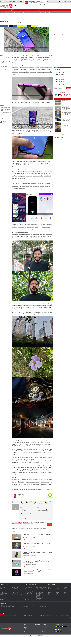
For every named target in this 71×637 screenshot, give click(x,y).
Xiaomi (65, 593)
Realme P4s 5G (27, 586)
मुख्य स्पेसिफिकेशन (15, 505)
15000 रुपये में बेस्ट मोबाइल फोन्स (59, 76)
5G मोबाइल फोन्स (57, 69)
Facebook (36, 630)
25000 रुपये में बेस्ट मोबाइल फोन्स (59, 79)
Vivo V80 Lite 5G (28, 592)
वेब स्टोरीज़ (49, 12)
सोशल (40, 12)
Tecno (65, 592)
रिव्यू (23, 173)
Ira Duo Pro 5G (27, 599)
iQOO (49, 594)
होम (1, 10)
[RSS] (70, 1)
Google (49, 588)
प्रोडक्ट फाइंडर (43, 10)
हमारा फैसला (2, 115)
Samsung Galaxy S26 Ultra (4, 586)
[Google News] (69, 95)
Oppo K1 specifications (43, 528)
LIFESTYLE (21, 1)
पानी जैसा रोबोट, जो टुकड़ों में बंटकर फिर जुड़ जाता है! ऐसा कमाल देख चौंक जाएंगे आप (46, 616)
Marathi (47, 1)
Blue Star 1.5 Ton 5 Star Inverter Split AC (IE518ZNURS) (40, 595)
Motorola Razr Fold (3, 587)
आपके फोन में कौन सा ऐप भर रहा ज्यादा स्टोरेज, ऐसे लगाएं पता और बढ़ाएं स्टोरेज (9, 616)
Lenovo (57, 587)
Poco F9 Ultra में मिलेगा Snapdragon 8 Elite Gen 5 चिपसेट (28, 606)
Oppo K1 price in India (35, 528)
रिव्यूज (18, 10)
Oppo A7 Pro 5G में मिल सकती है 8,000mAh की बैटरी (45, 606)
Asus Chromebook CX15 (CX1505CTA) (29, 597)
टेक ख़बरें (6, 10)
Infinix (49, 593)
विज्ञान (32, 12)
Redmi (65, 586)
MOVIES (11, 1)
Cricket (14, 1)
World (4, 1)
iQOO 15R (2, 599)
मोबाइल (2, 12)
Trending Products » (59, 34)
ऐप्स (9, 12)
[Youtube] (61, 95)
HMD (49, 589)
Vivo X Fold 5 (14, 586)
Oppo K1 (16, 528)
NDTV (1, 1)
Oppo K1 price (27, 528)
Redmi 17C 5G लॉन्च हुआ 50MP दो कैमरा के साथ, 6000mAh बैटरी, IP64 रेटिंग (9, 606)
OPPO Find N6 (2, 589)
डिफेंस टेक (33, 10)
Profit (7, 1)
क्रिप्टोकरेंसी (63, 10)
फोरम (50, 10)
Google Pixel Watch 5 (39, 588)
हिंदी (9, 1)
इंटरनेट (36, 12)
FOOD (18, 1)
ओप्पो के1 (21, 495)
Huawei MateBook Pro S (29, 595)
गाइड (37, 10)
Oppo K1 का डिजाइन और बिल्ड (5, 107)
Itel (48, 595)
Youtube (40, 630)
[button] (70, 618)
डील (58, 10)
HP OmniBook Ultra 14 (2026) (17, 594)
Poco (57, 594)
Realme (57, 595)
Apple (49, 587)
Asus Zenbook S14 (3, 593)
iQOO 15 (1, 594)
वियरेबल (44, 12)
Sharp (65, 588)
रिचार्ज (54, 10)
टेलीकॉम (28, 12)
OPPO (57, 593)
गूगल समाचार (27, 523)
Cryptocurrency (14, 593)
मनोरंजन (14, 12)
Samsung (65, 587)
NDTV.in (25, 631)
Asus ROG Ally (38, 593)
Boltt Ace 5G (27, 589)
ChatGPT (1, 588)
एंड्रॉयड (15, 523)
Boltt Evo (26, 588)
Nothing (57, 589)
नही (40, 4)
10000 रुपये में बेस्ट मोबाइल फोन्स (59, 72)
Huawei (49, 592)
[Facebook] (56, 95)
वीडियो (27, 10)
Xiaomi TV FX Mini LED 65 (40, 589)
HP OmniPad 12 (14, 588)
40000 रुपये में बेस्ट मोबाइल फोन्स (59, 84)
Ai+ (49, 586)
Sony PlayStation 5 (15, 587)
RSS (15, 624)
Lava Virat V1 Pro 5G (28, 593)
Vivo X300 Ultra (2, 592)
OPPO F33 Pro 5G (15, 592)
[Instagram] (64, 95)
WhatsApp (45, 630)
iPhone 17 (13, 595)
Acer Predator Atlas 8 (39, 592)
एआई (12, 10)
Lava (57, 586)
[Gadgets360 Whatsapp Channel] (67, 95)
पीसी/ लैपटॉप (19, 12)
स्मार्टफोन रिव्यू (20, 522)
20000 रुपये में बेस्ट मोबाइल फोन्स (59, 77)
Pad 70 (37, 586)
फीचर (23, 10)
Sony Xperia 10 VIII (28, 587)
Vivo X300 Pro (2, 595)
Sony (65, 589)
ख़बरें (15, 508)
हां (44, 4)
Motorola (57, 588)
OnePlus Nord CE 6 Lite (16, 589)
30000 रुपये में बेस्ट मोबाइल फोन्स (59, 81)
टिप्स (23, 12)
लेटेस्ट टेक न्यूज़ (14, 522)
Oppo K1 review (22, 528)
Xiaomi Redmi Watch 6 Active (41, 587)
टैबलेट (6, 12)
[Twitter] (59, 95)
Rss (47, 630)
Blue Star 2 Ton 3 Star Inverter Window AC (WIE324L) (40, 598)
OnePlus (57, 592)
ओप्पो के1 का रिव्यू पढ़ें (23, 518)
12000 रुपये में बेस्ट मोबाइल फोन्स (59, 74)
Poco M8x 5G (27, 594)
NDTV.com (26, 629)
